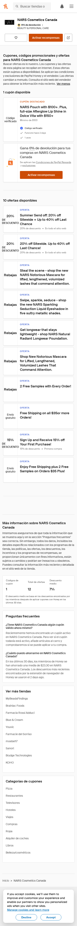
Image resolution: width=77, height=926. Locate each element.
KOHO (10, 762)
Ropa (9, 831)
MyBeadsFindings (17, 698)
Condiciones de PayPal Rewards (53, 162)
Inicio (5, 880)
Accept (51, 917)
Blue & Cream (14, 720)
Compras (11, 824)
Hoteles (11, 810)
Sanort (10, 748)
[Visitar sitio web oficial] (68, 38)
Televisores (13, 803)
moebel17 (12, 741)
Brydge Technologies (19, 755)
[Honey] (5, 6)
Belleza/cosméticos (18, 852)
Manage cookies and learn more (28, 909)
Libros (9, 845)
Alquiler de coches (17, 838)
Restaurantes (14, 795)
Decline (26, 917)
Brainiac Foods (15, 705)
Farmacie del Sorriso (19, 734)
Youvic (10, 727)
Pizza (9, 788)
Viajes (9, 817)
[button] (71, 6)
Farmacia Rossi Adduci (20, 713)
